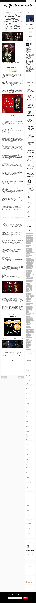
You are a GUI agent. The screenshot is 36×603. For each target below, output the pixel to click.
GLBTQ (27, 270)
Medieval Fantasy (29, 290)
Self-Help (27, 500)
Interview (27, 284)
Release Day (28, 313)
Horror (31, 280)
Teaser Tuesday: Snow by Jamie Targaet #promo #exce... (30, 142)
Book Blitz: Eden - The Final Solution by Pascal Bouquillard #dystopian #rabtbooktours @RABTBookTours (29, 62)
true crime (27, 515)
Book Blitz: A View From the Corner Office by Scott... (30, 174)
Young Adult (28, 349)
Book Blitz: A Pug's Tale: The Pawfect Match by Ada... (30, 108)
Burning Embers (28, 380)
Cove (27, 261)
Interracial (28, 441)
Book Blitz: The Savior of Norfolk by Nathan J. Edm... (30, 172)
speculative (28, 323)
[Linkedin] (22, 338)
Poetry (32, 303)
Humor (31, 281)
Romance (27, 314)
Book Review (28, 375)
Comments (28, 582)
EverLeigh (28, 557)
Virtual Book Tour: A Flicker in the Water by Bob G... (30, 132)
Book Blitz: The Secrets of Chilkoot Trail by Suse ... (30, 148)
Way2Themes (16, 601)
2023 (27, 89)
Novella (27, 300)
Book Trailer (28, 245)
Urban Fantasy (28, 520)
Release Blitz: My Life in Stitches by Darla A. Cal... (30, 137)
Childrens (31, 252)
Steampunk (28, 326)
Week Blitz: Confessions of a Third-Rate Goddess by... (30, 124)
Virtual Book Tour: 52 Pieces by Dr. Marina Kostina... (30, 169)
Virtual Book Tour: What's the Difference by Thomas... (30, 100)
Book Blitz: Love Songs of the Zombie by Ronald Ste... (30, 97)
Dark (32, 261)
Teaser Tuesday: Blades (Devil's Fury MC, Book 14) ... (30, 103)
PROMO (13, 30)
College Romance (29, 255)
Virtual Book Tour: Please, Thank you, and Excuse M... (30, 95)
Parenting (27, 303)
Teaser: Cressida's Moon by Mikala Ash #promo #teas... (30, 121)
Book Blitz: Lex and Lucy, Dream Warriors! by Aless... (30, 150)
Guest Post (28, 274)
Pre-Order (28, 307)
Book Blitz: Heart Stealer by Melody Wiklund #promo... (30, 158)
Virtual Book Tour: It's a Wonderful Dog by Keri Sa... (30, 153)
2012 (27, 218)
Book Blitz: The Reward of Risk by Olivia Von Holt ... (30, 129)
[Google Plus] (19, 338)
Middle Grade (28, 294)
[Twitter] (21, 338)
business (27, 249)
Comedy (27, 256)
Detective (27, 403)
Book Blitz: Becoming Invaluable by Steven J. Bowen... (30, 185)
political (27, 304)
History (27, 280)
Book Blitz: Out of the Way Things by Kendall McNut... (30, 127)
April (28, 201)
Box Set (27, 246)
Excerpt (11, 30)
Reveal (32, 313)
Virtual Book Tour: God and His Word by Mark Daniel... (30, 177)
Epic (31, 264)
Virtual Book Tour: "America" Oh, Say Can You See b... (30, 161)
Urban (27, 333)
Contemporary (28, 258)
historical (27, 429)
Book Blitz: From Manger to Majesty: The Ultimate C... (30, 116)
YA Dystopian (28, 528)
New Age (27, 297)
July (28, 197)
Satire (30, 320)
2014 (27, 216)
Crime (30, 261)
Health (32, 274)
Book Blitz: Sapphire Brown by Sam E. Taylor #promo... (30, 182)
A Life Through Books (18, 5)
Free (27, 268)
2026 (27, 85)
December (29, 90)
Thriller (31, 330)
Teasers (21, 30)
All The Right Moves (29, 235)
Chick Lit (27, 252)
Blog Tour (27, 370)
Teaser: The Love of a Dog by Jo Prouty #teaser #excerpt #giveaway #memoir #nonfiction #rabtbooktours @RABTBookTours (12, 352)
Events (28, 547)
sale (27, 320)
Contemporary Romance (28, 259)
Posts (27, 581)
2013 (27, 217)
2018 (27, 211)
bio (32, 239)
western (27, 336)
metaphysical (28, 293)
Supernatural (28, 327)
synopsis (27, 510)
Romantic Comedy (29, 317)
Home (27, 544)
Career (31, 249)
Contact (28, 546)
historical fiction (29, 277)
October (28, 193)
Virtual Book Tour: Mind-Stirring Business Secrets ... (30, 135)
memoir (27, 291)
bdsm (26, 365)
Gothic (30, 270)
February (28, 203)
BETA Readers (28, 239)
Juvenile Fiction (28, 444)
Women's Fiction (29, 337)
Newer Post (3, 377)
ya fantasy (28, 343)
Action (27, 233)
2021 (27, 207)
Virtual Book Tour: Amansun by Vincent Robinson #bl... (30, 145)
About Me (28, 545)
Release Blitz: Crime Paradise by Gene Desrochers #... (30, 140)
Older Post (21, 377)
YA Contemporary (29, 340)
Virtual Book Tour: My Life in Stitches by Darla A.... (30, 92)
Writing (27, 339)
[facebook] (1, 1)
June (28, 198)
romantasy (28, 316)
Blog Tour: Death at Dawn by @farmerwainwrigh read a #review (30, 40)
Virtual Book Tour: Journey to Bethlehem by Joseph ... (30, 113)
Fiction (31, 267)
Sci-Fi (33, 320)
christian (27, 390)
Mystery (27, 459)
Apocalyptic (28, 236)
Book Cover (28, 242)
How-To (27, 281)
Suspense (27, 508)
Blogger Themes (25, 601)
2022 (27, 206)
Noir (30, 297)
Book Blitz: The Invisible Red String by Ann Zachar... (30, 164)
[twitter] (3, 1)
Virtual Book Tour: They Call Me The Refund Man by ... (30, 105)
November (29, 192)
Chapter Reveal (28, 385)
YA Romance (28, 346)
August (28, 196)
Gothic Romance (29, 271)
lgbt (30, 287)
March (28, 202)
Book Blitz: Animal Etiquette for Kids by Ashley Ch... (30, 188)
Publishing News (29, 310)
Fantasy (27, 267)
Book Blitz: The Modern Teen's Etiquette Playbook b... (30, 111)
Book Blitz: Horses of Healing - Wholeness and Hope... (30, 119)
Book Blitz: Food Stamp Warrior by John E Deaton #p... (30, 180)
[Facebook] (17, 338)
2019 (27, 210)
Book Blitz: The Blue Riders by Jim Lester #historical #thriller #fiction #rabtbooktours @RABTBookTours (30, 56)
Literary (27, 449)
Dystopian (28, 264)
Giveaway (30, 268)
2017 (27, 212)
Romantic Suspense (17, 30)
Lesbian (27, 287)
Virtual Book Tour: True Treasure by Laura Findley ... (30, 190)
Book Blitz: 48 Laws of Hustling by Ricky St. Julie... (30, 166)
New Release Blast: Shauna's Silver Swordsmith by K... (30, 156)
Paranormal (28, 469)
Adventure (31, 233)
